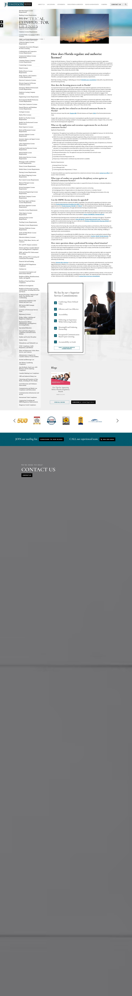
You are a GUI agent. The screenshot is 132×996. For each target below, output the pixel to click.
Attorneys (61, 4)
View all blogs (59, 402)
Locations (51, 4)
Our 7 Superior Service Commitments (67, 348)
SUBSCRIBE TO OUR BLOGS (51, 439)
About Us (41, 4)
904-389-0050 (108, 439)
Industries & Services (75, 4)
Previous (14, 420)
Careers (104, 4)
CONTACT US (116, 4)
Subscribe (83, 402)
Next (117, 420)
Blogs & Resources (92, 4)
